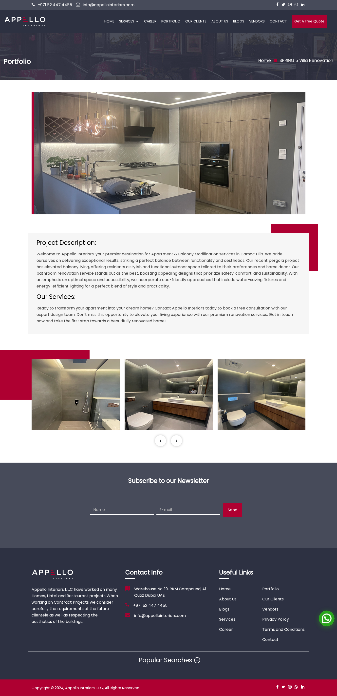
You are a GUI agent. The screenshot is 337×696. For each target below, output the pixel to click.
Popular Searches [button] (165, 660)
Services (126, 21)
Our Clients (195, 21)
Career (150, 21)
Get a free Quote (309, 21)
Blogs (238, 21)
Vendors (257, 21)
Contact (278, 21)
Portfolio (170, 21)
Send (232, 510)
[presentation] (160, 440)
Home (109, 21)
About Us (219, 21)
